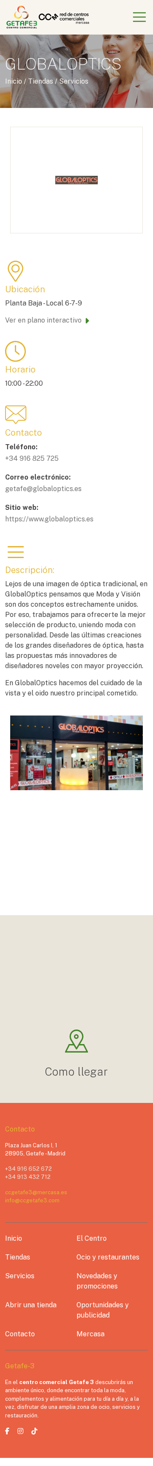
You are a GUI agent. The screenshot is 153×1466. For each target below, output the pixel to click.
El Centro (91, 1238)
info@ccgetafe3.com (32, 1200)
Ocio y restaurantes (107, 1257)
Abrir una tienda (31, 1305)
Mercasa (90, 1334)
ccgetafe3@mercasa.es (36, 1192)
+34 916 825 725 (32, 458)
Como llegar (76, 1071)
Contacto (20, 1334)
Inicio (13, 1238)
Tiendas (17, 1257)
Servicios (19, 1276)
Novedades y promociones (97, 1281)
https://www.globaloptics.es (49, 519)
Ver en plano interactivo (43, 320)
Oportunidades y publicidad (102, 1310)
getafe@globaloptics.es (43, 489)
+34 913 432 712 (28, 1177)
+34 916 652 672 (28, 1169)
